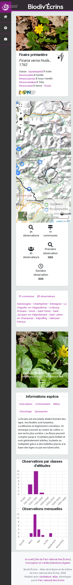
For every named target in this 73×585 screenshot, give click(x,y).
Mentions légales (60, 562)
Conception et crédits (37, 562)
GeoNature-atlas (48, 576)
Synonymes (41, 411)
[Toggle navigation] (8, 16)
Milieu (56, 404)
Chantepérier (40, 303)
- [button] (21, 124)
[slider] (62, 213)
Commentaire (42, 404)
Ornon (32, 311)
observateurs (46, 296)
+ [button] (21, 113)
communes (26, 296)
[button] (21, 119)
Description (25, 404)
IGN (68, 221)
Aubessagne (24, 303)
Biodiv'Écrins (45, 7)
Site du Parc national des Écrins (52, 559)
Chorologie (25, 411)
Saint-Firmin (44, 311)
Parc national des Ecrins (51, 580)
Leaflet (59, 221)
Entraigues (56, 303)
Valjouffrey (41, 318)
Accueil (29, 559)
